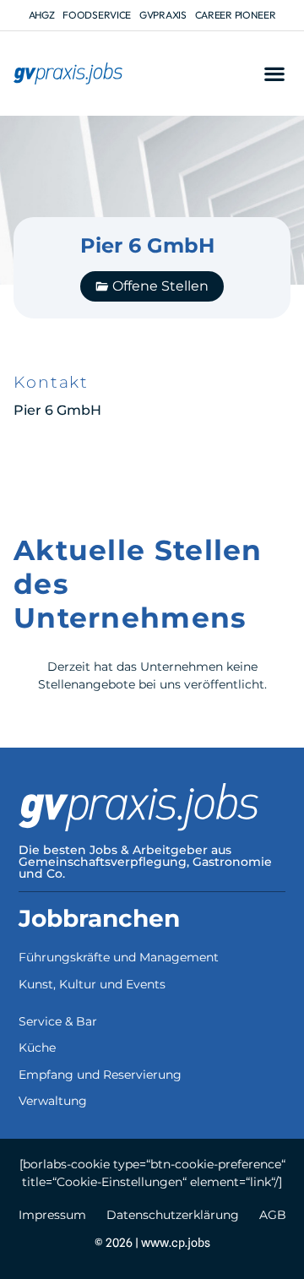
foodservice (96, 14)
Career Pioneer (235, 14)
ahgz (42, 14)
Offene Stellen (160, 286)
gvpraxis (163, 14)
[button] (274, 73)
